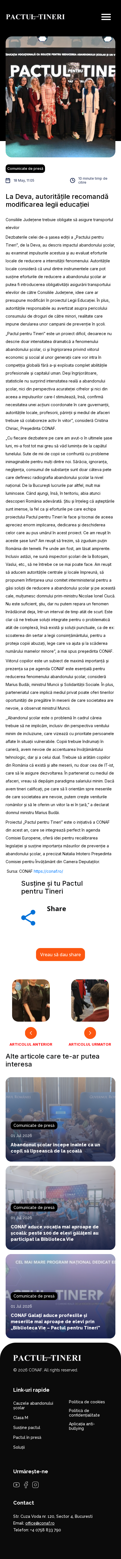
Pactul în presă (27, 1437)
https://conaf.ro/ (48, 871)
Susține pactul (26, 1427)
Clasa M (20, 1417)
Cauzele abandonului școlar (33, 1405)
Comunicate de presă (25, 168)
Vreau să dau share (60, 954)
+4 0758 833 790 (45, 1530)
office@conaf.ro (40, 1523)
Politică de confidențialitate (84, 1412)
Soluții (19, 1447)
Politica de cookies (87, 1402)
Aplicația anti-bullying (82, 1426)
